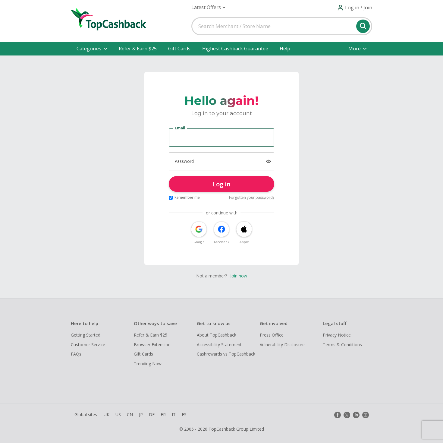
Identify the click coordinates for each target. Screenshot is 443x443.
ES (184, 414)
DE (152, 414)
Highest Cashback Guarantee (235, 48)
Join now (238, 276)
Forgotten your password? (251, 197)
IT (174, 414)
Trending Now (148, 363)
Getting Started (85, 335)
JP (141, 414)
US (118, 414)
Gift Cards (179, 48)
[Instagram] (365, 415)
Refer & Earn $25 (138, 48)
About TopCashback (216, 335)
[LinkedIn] (356, 415)
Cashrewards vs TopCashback (226, 354)
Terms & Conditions (342, 344)
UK (106, 414)
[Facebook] (337, 415)
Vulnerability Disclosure (282, 344)
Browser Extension (152, 344)
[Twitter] (347, 415)
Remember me (187, 197)
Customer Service (88, 344)
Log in (222, 184)
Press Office (272, 335)
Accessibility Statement (219, 344)
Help (285, 48)
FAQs (76, 354)
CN (130, 414)
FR (163, 414)
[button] (208, 7)
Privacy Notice (337, 335)
